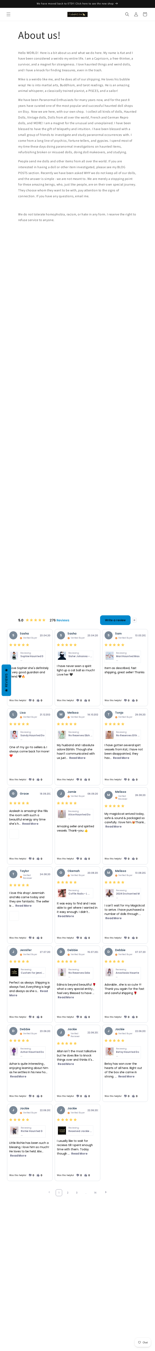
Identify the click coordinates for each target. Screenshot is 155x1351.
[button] (8, 14)
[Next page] (105, 1192)
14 (95, 1192)
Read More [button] (77, 758)
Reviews (6, 680)
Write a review (115, 620)
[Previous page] (49, 1192)
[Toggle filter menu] (134, 620)
